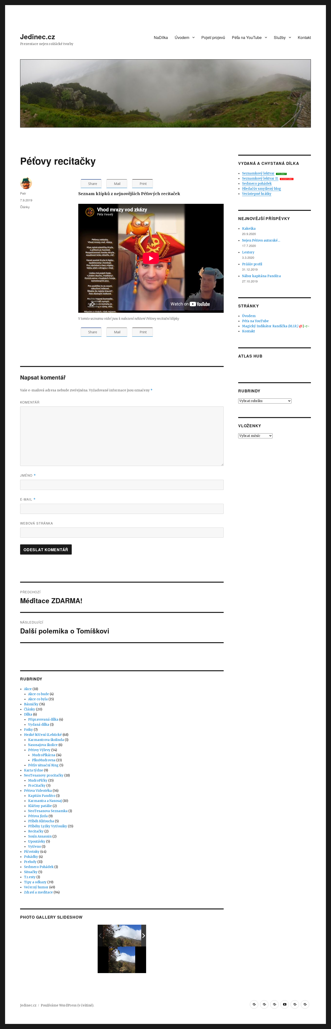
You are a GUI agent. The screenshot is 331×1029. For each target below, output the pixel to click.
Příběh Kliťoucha (41, 821)
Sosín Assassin (40, 836)
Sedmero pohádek (257, 184)
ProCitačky (37, 786)
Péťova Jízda (38, 816)
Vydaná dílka (38, 725)
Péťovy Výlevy (39, 750)
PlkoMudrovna (43, 760)
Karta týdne (33, 770)
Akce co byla (38, 699)
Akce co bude (38, 694)
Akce (28, 689)
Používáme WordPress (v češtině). (67, 1005)
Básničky (31, 704)
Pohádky (31, 857)
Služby (280, 37)
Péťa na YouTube (247, 37)
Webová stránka (36, 523)
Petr (23, 193)
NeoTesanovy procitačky (43, 775)
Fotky (28, 730)
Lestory (248, 252)
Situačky (31, 872)
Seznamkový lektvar (258, 173)
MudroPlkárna (43, 755)
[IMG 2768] (122, 935)
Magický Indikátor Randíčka (275, 326)
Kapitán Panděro (41, 796)
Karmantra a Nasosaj (45, 801)
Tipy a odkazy (35, 882)
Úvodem (182, 37)
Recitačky (36, 831)
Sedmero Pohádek (39, 867)
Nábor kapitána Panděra (261, 276)
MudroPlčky (37, 780)
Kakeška (249, 229)
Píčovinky (31, 852)
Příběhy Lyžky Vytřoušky (47, 826)
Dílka (28, 714)
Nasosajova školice (43, 745)
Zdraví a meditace (38, 892)
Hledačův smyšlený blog (261, 189)
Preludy (30, 862)
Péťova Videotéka (38, 791)
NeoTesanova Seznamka (48, 811)
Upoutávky (36, 841)
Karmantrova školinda (46, 740)
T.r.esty (30, 877)
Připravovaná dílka (43, 719)
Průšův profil (252, 264)
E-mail (28, 499)
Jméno (28, 475)
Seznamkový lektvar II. (260, 178)
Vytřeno (34, 847)
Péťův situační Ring (43, 765)
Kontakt (304, 37)
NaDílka (161, 37)
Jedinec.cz (37, 36)
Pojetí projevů (213, 37)
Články (25, 207)
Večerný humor (36, 887)
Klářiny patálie (40, 806)
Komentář (29, 402)
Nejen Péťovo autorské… (261, 240)
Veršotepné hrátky (256, 194)
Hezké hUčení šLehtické (43, 735)
